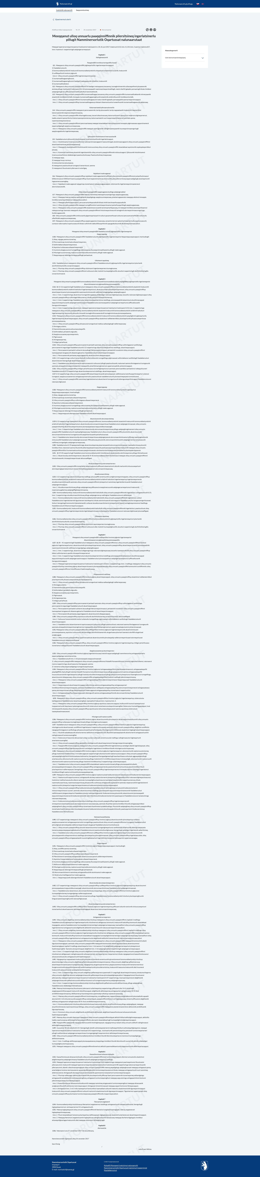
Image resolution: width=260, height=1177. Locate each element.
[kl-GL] (198, 4)
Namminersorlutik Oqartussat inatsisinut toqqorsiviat (125, 1168)
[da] (203, 4)
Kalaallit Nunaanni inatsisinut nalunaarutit (121, 1165)
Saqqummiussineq (82, 10)
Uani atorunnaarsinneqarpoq (175, 58)
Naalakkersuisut (110, 1170)
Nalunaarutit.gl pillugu (184, 4)
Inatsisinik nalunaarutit (64, 10)
